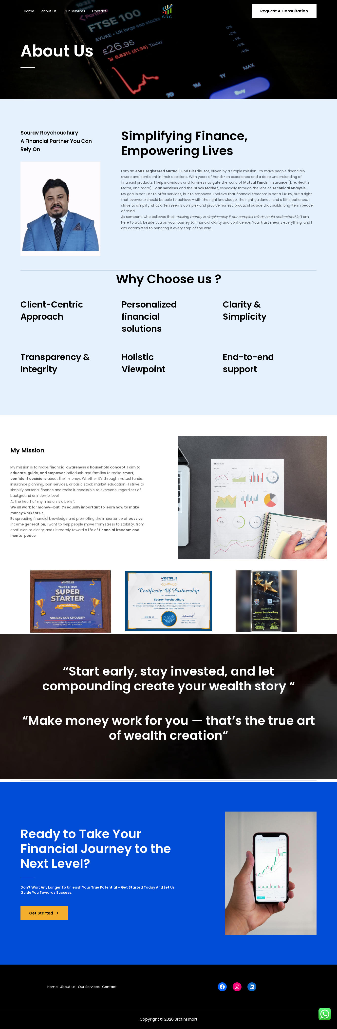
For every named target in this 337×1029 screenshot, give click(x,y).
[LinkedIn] (251, 986)
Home (29, 11)
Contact (99, 11)
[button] (284, 11)
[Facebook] (222, 986)
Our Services (74, 11)
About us (48, 11)
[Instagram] (237, 986)
